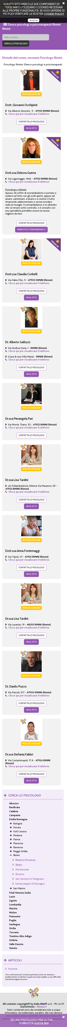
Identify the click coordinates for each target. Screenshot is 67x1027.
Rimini (18, 864)
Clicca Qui (41, 1023)
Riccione (19, 874)
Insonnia (12, 968)
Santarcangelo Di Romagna (30, 883)
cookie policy (54, 13)
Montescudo (22, 869)
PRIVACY (42, 1006)
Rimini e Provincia (25, 859)
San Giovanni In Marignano (29, 878)
